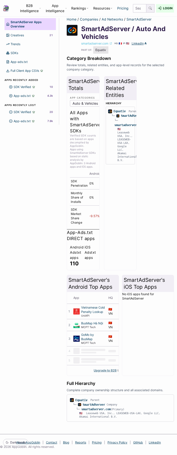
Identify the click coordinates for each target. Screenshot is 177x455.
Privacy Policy (117, 442)
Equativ (120, 111)
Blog (66, 442)
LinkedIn (138, 43)
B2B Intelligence (29, 8)
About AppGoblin (28, 442)
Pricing (122, 8)
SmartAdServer (139, 19)
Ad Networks (113, 19)
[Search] (150, 8)
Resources (101, 8)
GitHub (138, 442)
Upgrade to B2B (105, 370)
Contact (51, 442)
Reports (80, 442)
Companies (89, 19)
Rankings (78, 8)
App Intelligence (55, 8)
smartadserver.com (129, 125)
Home (71, 19)
